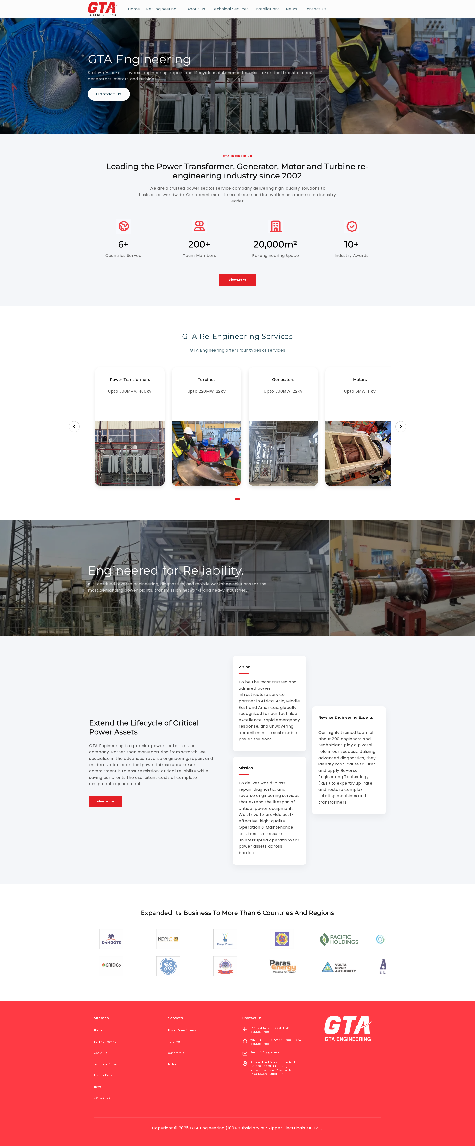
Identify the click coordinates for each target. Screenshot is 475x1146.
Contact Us (109, 94)
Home (98, 1030)
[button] (163, 9)
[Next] (400, 426)
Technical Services (107, 1064)
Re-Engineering (105, 1042)
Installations (103, 1075)
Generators (283, 426)
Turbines (206, 426)
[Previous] (74, 426)
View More (237, 280)
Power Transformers (130, 426)
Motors (360, 426)
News (98, 1087)
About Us (100, 1053)
